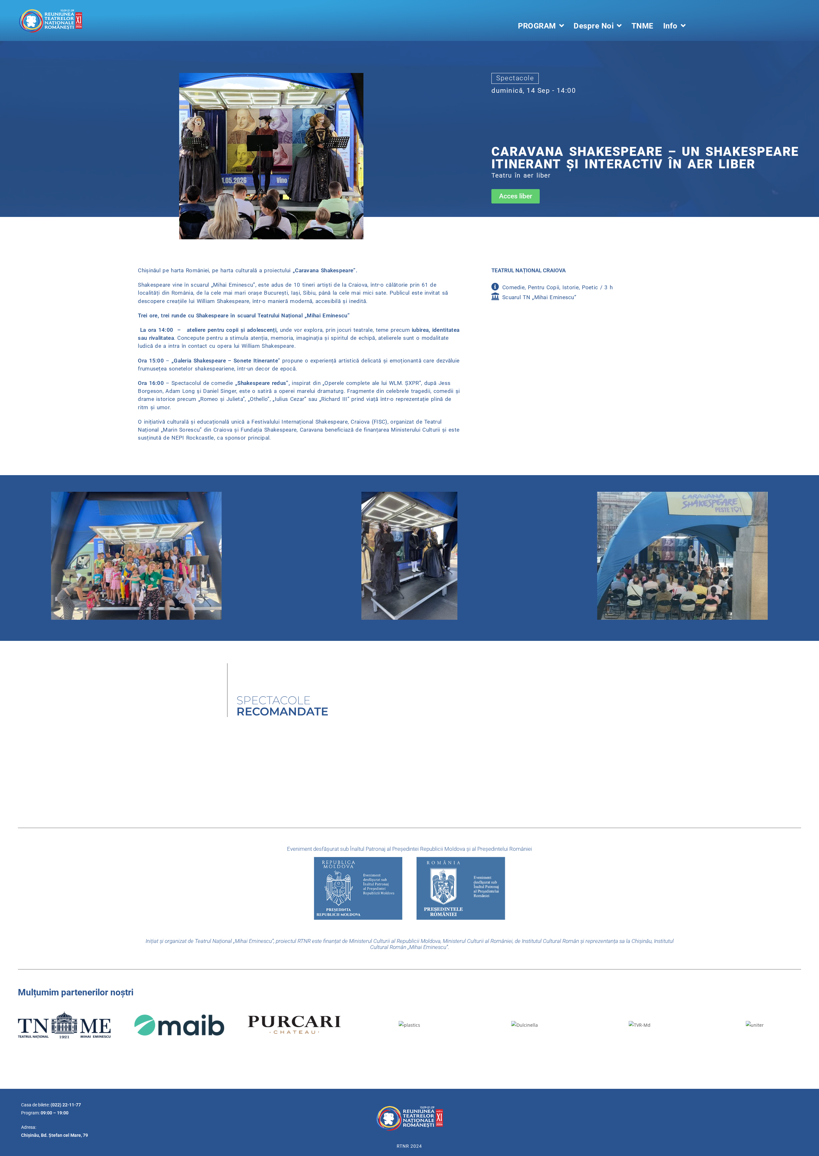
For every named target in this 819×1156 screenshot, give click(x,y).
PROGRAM (537, 25)
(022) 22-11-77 (66, 1104)
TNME (643, 25)
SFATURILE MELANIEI (442, 753)
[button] (515, 196)
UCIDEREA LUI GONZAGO (540, 753)
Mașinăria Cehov (346, 753)
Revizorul (242, 753)
